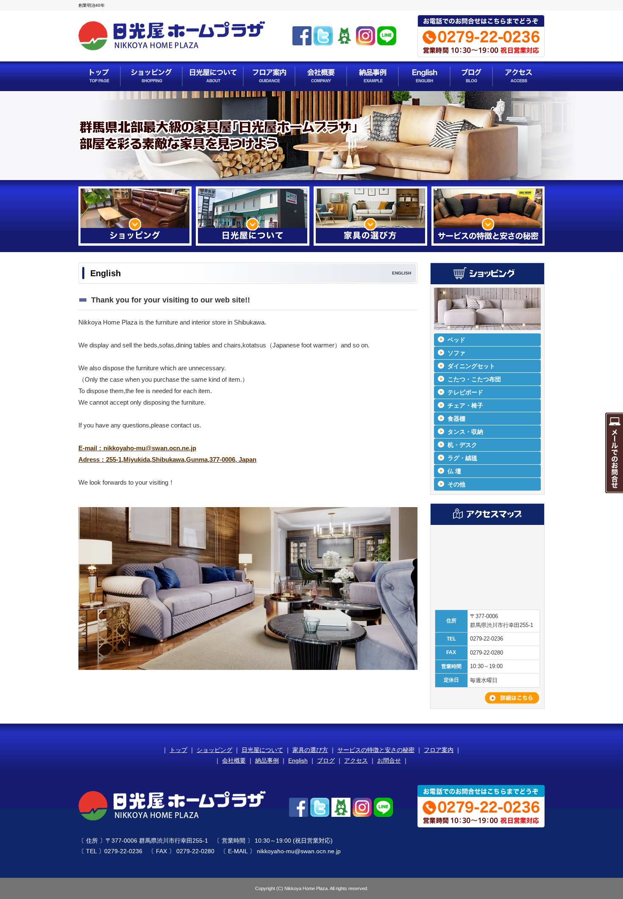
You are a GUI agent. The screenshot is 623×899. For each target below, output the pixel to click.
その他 (456, 484)
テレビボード (465, 392)
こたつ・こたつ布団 (474, 379)
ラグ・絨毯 (462, 458)
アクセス (356, 760)
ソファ (456, 353)
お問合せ (389, 760)
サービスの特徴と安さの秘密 (375, 749)
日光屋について (262, 749)
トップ (178, 749)
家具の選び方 (310, 749)
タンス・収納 (465, 431)
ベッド (456, 339)
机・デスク (462, 444)
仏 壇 (454, 471)
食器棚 (456, 418)
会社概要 (234, 760)
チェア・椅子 (465, 405)
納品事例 (267, 760)
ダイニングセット (471, 366)
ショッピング (214, 749)
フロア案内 (438, 749)
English (298, 760)
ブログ (326, 760)
